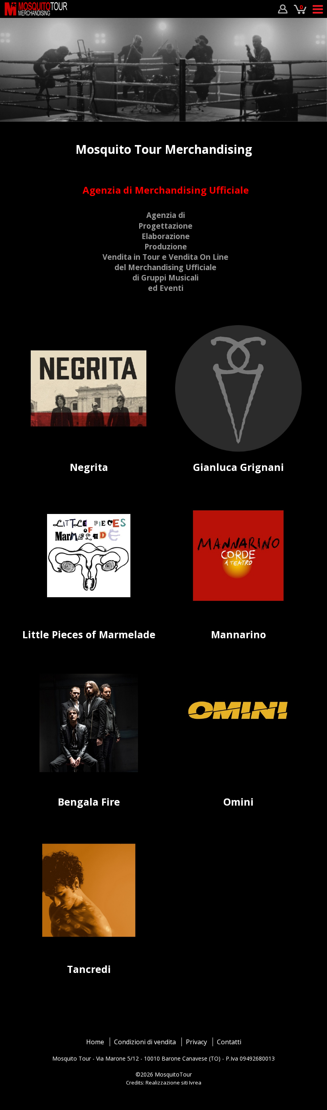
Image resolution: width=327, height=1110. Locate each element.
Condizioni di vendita (145, 1041)
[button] (12, 75)
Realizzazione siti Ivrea (173, 1082)
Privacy (196, 1041)
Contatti (229, 1041)
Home (95, 1041)
